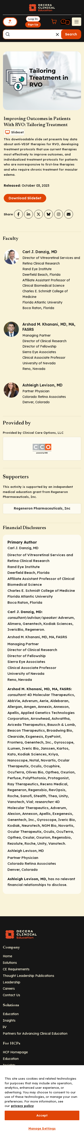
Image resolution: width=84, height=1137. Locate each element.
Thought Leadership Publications (28, 976)
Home (7, 956)
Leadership (11, 982)
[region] (42, 1101)
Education (11, 1014)
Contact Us (11, 995)
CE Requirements (16, 969)
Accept (42, 1115)
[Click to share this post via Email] (68, 214)
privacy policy (22, 1106)
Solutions (10, 963)
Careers (9, 988)
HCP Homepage (15, 1052)
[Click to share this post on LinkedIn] (28, 214)
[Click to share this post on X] (38, 214)
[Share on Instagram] (58, 214)
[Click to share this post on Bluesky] (48, 214)
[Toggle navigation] (76, 21)
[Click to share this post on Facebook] (18, 214)
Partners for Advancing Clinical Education (35, 1033)
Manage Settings (42, 1128)
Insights (9, 1020)
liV (5, 1027)
